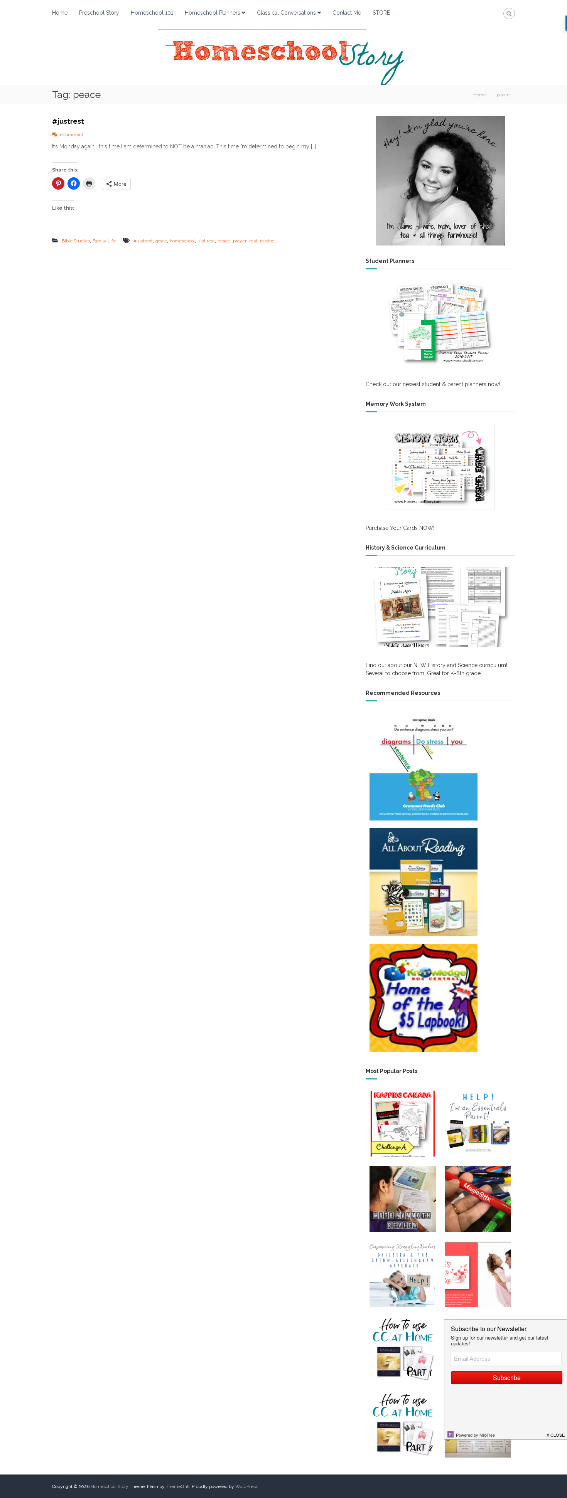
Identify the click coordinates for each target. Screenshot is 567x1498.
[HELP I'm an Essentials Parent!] (478, 1123)
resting (267, 241)
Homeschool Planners (212, 13)
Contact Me (346, 13)
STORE (381, 13)
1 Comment (71, 134)
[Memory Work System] (440, 466)
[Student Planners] (440, 323)
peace (224, 241)
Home (60, 13)
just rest (206, 241)
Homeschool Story (109, 1486)
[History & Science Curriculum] (440, 607)
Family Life (104, 241)
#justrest (68, 121)
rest (253, 241)
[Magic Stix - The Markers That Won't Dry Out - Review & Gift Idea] (478, 1199)
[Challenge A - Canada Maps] (402, 1123)
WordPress (246, 1486)
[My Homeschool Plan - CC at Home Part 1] (402, 1349)
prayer (239, 241)
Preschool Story (99, 13)
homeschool (182, 241)
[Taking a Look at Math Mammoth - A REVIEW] (402, 1199)
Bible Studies (76, 241)
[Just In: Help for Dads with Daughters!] (478, 1274)
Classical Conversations (286, 13)
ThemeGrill (177, 1486)
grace (161, 241)
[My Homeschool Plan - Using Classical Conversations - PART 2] (402, 1424)
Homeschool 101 (152, 13)
